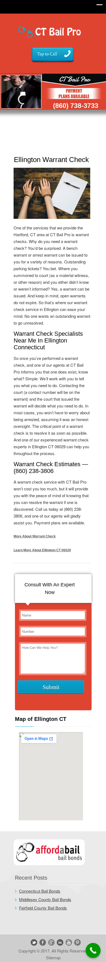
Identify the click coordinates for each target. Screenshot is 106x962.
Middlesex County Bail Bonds (45, 899)
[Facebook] (42, 942)
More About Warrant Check (35, 536)
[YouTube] (69, 942)
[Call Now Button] (93, 950)
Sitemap (53, 957)
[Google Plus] (51, 942)
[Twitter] (34, 942)
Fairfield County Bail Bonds (43, 908)
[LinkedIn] (60, 942)
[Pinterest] (77, 942)
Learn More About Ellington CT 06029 (42, 550)
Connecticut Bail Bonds (39, 891)
